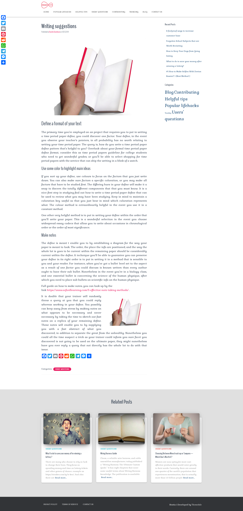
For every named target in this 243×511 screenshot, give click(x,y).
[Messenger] (3, 57)
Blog (145, 12)
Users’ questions (100, 12)
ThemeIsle (197, 504)
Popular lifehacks (62, 12)
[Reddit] (3, 40)
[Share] (3, 62)
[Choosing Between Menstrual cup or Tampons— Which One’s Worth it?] (176, 428)
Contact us (157, 12)
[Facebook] (3, 17)
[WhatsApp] (3, 45)
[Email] (3, 28)
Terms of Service (70, 504)
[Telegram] (3, 51)
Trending (133, 12)
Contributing (118, 12)
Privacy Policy (50, 504)
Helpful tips (81, 12)
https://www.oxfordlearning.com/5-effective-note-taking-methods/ (88, 290)
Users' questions (62, 369)
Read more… (61, 477)
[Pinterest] (3, 34)
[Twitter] (3, 23)
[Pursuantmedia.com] (47, 4)
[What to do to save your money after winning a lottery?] (66, 428)
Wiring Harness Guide (108, 453)
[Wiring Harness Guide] (121, 428)
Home (46, 12)
